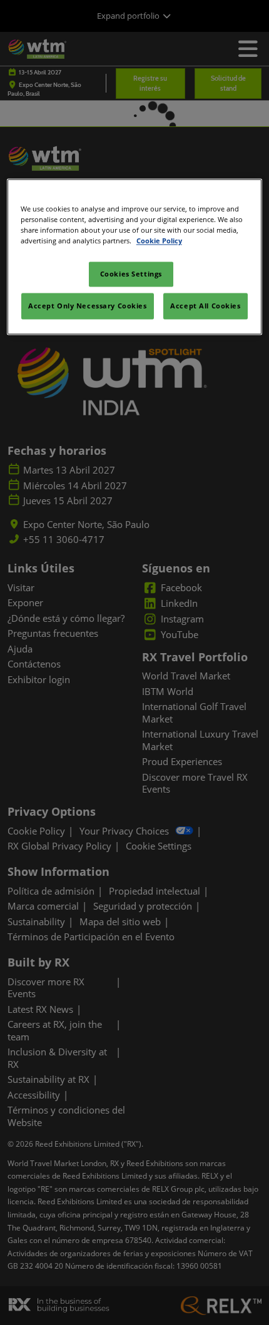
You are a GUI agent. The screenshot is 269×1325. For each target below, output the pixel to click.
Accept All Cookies (205, 305)
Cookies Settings (131, 273)
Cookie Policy (159, 240)
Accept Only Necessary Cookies (87, 305)
